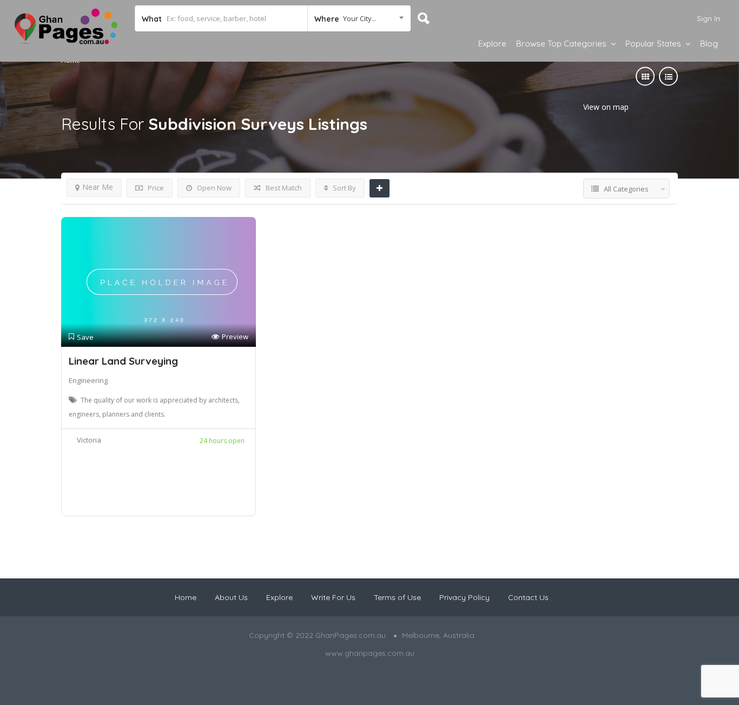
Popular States (653, 43)
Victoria (89, 440)
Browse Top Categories (561, 43)
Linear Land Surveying (123, 360)
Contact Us (528, 597)
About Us (231, 597)
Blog (709, 43)
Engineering (88, 380)
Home (185, 597)
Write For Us (333, 597)
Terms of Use (397, 597)
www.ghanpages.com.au (369, 653)
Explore (492, 43)
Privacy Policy (464, 597)
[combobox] (359, 18)
